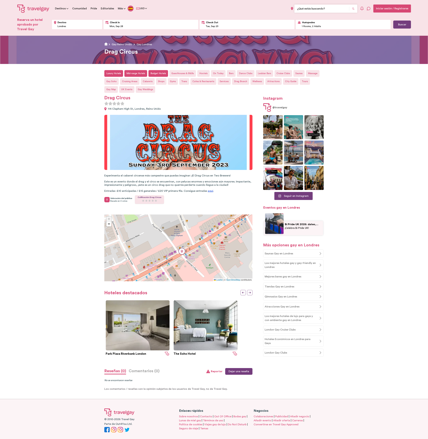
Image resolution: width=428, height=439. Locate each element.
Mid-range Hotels (135, 73)
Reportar (217, 371)
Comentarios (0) (144, 371)
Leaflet (219, 279)
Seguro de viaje (188, 428)
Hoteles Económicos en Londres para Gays (287, 341)
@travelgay (280, 107)
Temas (204, 428)
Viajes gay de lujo (215, 424)
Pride (94, 8)
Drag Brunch (240, 81)
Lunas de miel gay (190, 420)
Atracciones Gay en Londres (282, 306)
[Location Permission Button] (292, 8)
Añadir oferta (281, 420)
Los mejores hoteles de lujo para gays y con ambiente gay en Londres (289, 318)
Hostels (203, 73)
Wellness (257, 81)
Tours (305, 81)
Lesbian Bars (264, 73)
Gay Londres (144, 44)
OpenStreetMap (233, 279)
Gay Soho (111, 81)
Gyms (173, 81)
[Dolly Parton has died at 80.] (314, 127)
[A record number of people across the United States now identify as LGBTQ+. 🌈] (272, 178)
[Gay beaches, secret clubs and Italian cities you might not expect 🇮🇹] (293, 127)
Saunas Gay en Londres (279, 253)
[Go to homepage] (33, 8)
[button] (181, 251)
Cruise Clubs (283, 73)
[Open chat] (369, 9)
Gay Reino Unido (122, 44)
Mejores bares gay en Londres (283, 276)
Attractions (273, 81)
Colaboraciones (263, 416)
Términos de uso (213, 420)
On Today (218, 73)
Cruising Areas (129, 81)
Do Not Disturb (237, 424)
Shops (161, 81)
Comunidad (79, 8)
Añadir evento (262, 420)
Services (224, 81)
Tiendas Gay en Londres (279, 286)
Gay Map (111, 89)
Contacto (206, 416)
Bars (231, 73)
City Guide (290, 81)
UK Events (126, 89)
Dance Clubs (245, 73)
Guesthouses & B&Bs (182, 73)
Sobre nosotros (188, 416)
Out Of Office (222, 416)
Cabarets (148, 81)
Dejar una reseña (239, 371)
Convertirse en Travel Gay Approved (276, 424)
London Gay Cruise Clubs (280, 329)
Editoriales (107, 8)
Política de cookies (190, 424)
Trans (184, 81)
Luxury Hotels (113, 73)
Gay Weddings (145, 89)
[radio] (106, 103)
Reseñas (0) (115, 371)
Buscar (402, 24)
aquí (210, 191)
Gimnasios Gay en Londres (281, 296)
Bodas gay (239, 416)
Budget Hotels (158, 73)
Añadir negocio (299, 416)
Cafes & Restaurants (203, 81)
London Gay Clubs (276, 352)
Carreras (297, 420)
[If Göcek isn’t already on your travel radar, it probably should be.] (272, 127)
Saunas (299, 73)
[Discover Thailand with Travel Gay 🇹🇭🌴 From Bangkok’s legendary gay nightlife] (272, 153)
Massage (312, 73)
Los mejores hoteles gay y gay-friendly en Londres (290, 265)
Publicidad (281, 416)
